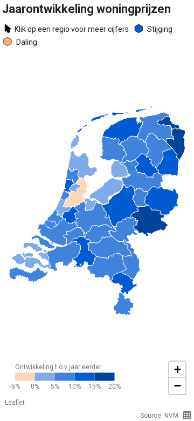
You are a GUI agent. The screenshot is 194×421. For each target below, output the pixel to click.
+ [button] (177, 369)
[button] (187, 415)
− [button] (177, 385)
